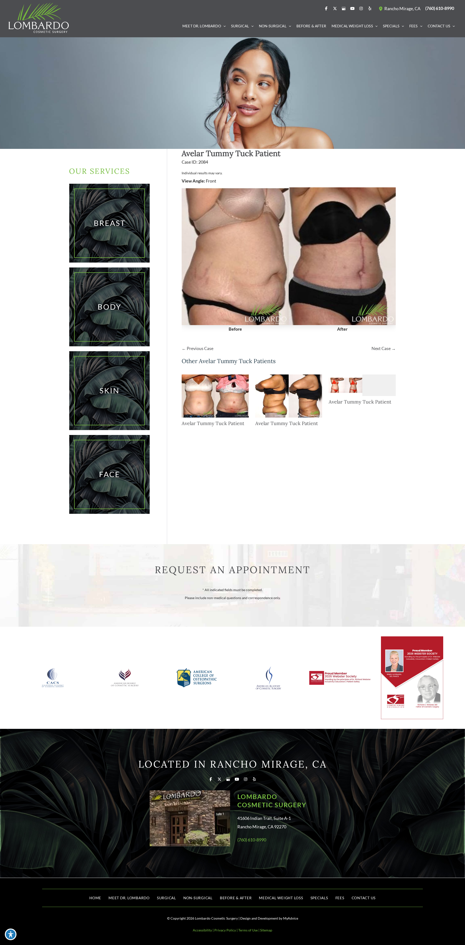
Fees (339, 898)
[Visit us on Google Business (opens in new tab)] (344, 8)
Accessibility (202, 930)
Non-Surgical (198, 898)
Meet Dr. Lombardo (129, 898)
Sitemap (266, 930)
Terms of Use (248, 930)
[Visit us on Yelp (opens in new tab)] (370, 8)
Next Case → (384, 348)
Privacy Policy (225, 930)
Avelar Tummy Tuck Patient (231, 153)
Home (95, 898)
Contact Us (364, 898)
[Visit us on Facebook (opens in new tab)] (326, 8)
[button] (223, 26)
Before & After (236, 898)
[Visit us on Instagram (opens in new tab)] (361, 8)
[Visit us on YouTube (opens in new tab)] (352, 8)
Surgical (166, 898)
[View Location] (381, 8)
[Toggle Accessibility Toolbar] (10, 934)
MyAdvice (290, 918)
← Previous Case (197, 348)
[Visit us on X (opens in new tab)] (335, 8)
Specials (319, 898)
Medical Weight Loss (281, 898)
